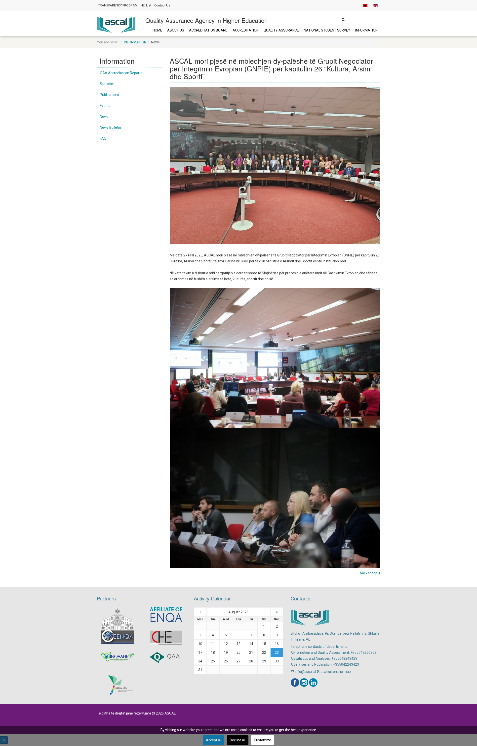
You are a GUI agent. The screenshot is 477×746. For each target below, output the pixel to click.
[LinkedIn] (313, 682)
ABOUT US (175, 30)
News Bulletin (110, 127)
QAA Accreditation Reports (121, 73)
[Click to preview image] (275, 165)
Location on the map (335, 672)
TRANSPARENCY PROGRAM (118, 5)
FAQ (103, 138)
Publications (109, 95)
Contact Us (162, 5)
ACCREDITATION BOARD (208, 30)
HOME (157, 30)
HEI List (146, 5)
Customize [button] (262, 740)
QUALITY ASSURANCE (281, 30)
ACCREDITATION (246, 30)
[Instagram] (304, 682)
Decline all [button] (237, 740)
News (104, 117)
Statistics (107, 84)
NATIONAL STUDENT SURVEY (327, 30)
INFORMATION (366, 30)
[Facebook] (295, 682)
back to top (369, 573)
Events (105, 106)
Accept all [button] (213, 740)
